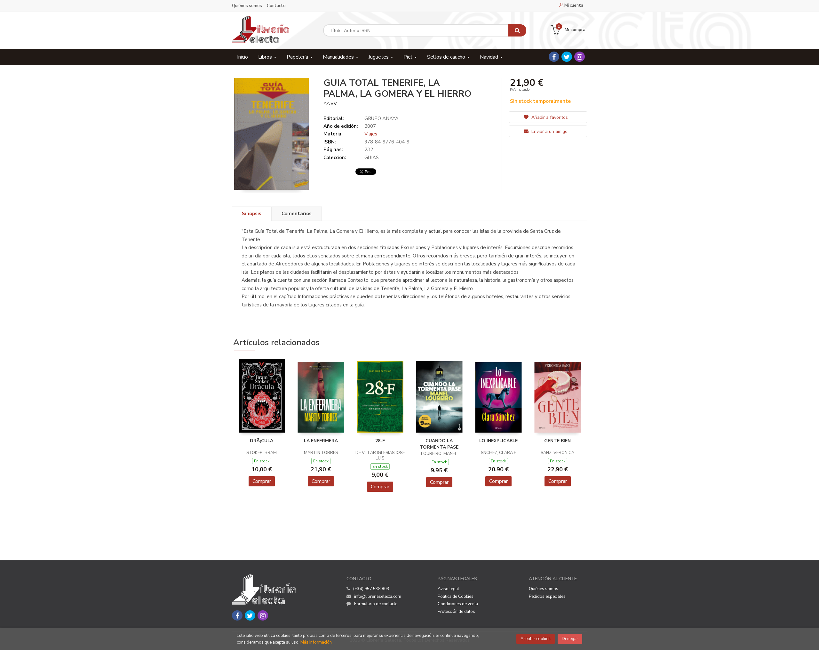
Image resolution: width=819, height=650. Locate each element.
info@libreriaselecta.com (377, 596)
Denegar (570, 639)
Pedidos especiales (547, 596)
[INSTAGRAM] (579, 57)
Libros (265, 57)
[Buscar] (517, 30)
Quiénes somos (247, 6)
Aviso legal (448, 589)
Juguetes (379, 57)
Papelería (298, 57)
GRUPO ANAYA (381, 118)
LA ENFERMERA (321, 441)
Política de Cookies (455, 596)
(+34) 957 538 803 (371, 589)
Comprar (261, 481)
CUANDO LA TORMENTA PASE (439, 444)
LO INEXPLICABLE (498, 441)
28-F (380, 441)
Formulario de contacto (376, 604)
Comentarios (297, 213)
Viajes (370, 134)
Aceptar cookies (536, 639)
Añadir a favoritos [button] (549, 117)
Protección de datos (456, 611)
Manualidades (339, 57)
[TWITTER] (566, 57)
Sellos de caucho (446, 57)
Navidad (489, 57)
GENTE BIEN (557, 441)
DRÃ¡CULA (261, 441)
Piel (408, 57)
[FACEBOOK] (554, 57)
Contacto (276, 6)
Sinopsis (251, 213)
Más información (316, 642)
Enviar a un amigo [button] (549, 131)
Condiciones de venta (458, 604)
